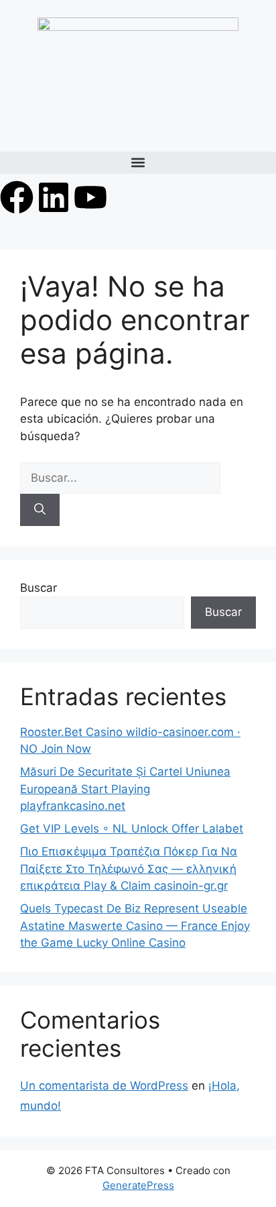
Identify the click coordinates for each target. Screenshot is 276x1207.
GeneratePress (138, 1185)
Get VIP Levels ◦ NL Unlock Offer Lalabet (131, 828)
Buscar (38, 587)
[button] (138, 163)
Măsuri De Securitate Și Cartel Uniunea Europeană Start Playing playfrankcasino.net (125, 788)
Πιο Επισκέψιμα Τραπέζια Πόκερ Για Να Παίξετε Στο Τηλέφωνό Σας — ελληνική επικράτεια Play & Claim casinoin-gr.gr (128, 868)
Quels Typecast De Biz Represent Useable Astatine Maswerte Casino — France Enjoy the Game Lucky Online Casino (135, 925)
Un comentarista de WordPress (104, 1085)
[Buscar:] (120, 477)
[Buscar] (40, 510)
